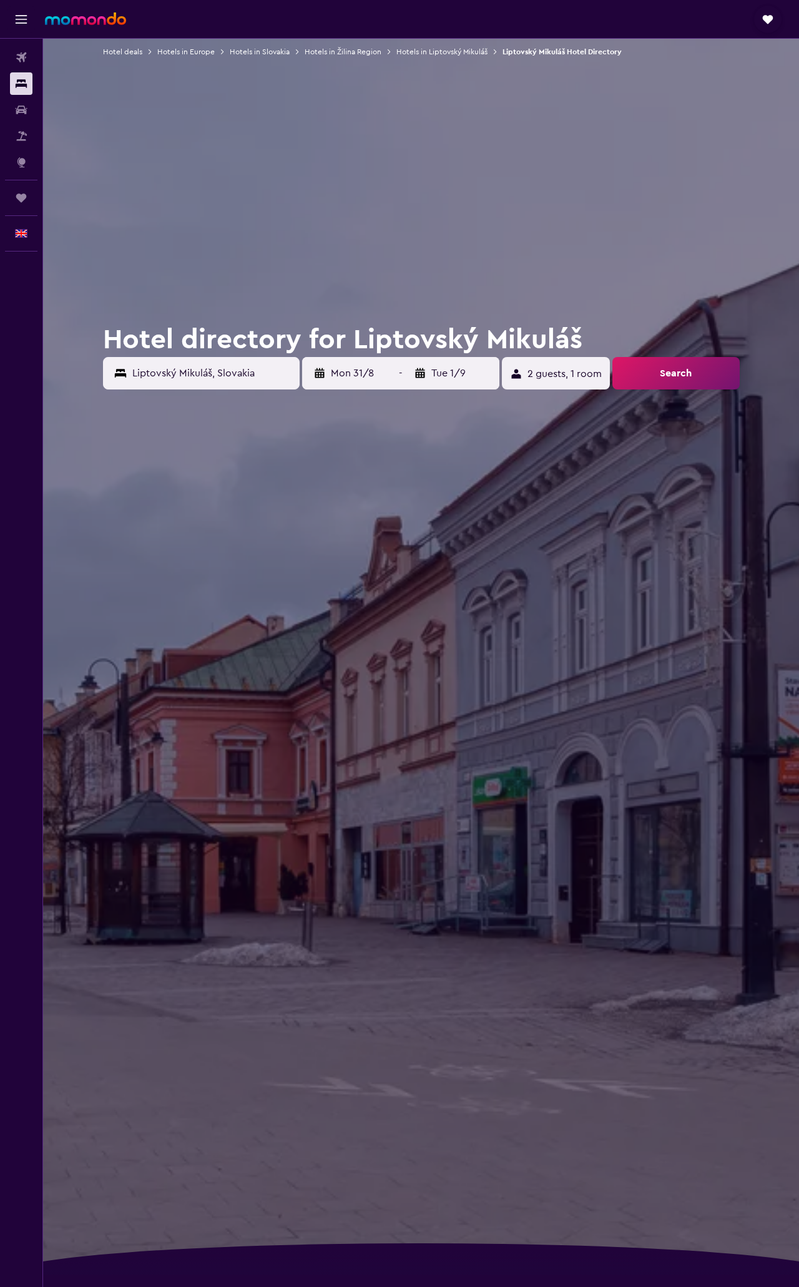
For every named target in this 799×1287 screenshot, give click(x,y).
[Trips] (21, 197)
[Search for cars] (21, 109)
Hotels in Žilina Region (343, 52)
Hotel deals (122, 52)
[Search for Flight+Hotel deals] (21, 136)
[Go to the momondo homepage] (85, 18)
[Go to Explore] (21, 162)
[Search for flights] (21, 57)
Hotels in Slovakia (260, 52)
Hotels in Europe (186, 52)
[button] (21, 19)
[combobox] (213, 373)
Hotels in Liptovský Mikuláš (442, 52)
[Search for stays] (21, 83)
